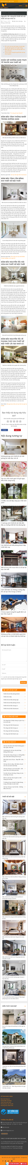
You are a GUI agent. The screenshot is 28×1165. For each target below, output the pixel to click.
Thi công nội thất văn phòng (11, 731)
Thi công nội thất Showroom (11, 725)
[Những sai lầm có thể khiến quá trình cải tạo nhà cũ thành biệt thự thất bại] (14, 624)
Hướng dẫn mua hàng (6, 1100)
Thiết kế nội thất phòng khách (12, 694)
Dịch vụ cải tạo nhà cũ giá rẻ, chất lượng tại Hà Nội (12, 778)
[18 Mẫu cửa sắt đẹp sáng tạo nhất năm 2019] (14, 491)
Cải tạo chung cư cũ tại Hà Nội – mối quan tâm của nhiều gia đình (13, 769)
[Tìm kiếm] (26, 1)
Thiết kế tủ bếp (8, 697)
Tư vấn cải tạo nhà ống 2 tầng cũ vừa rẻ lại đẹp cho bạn (13, 774)
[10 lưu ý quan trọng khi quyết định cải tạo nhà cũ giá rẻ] (14, 602)
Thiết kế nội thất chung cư (11, 705)
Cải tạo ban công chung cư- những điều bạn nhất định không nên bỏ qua (14, 755)
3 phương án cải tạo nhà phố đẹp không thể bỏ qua (12, 751)
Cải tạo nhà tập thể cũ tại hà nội (18, 174)
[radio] (7, 421)
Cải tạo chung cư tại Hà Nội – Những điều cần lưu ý (13, 787)
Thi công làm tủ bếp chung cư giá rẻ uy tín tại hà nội (14, 721)
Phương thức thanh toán (7, 1105)
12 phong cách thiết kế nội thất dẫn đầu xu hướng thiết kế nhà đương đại (13, 524)
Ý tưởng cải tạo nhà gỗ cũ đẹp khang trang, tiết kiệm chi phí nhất (13, 783)
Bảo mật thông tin (5, 1099)
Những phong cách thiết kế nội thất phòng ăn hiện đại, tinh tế (12, 457)
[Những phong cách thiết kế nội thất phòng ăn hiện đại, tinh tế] (14, 446)
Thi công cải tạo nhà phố (16, 113)
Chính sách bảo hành (6, 1102)
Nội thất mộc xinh (6, 1157)
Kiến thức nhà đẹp (18, 21)
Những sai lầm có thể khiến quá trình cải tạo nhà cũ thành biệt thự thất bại (13, 635)
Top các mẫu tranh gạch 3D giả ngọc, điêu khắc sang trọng (13, 479)
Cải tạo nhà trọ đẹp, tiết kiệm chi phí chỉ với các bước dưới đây (13, 764)
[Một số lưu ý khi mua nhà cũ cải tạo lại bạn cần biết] (14, 558)
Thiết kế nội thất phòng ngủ (11, 699)
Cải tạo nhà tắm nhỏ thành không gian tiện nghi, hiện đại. (14, 746)
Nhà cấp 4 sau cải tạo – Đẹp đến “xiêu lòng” (13, 760)
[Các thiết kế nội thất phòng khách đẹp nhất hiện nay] (14, 535)
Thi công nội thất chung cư (11, 728)
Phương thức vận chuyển (7, 1103)
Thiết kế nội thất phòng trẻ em (12, 702)
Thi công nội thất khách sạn (11, 734)
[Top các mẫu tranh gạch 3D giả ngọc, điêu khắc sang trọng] (14, 469)
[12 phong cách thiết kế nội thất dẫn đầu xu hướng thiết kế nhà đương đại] (14, 513)
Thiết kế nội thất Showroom (11, 708)
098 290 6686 (15, 1164)
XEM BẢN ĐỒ (4, 1133)
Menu (20, 5)
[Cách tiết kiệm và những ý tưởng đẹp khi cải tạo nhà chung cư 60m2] (14, 580)
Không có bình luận (5, 23)
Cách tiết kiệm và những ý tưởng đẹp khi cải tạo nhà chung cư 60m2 (13, 591)
